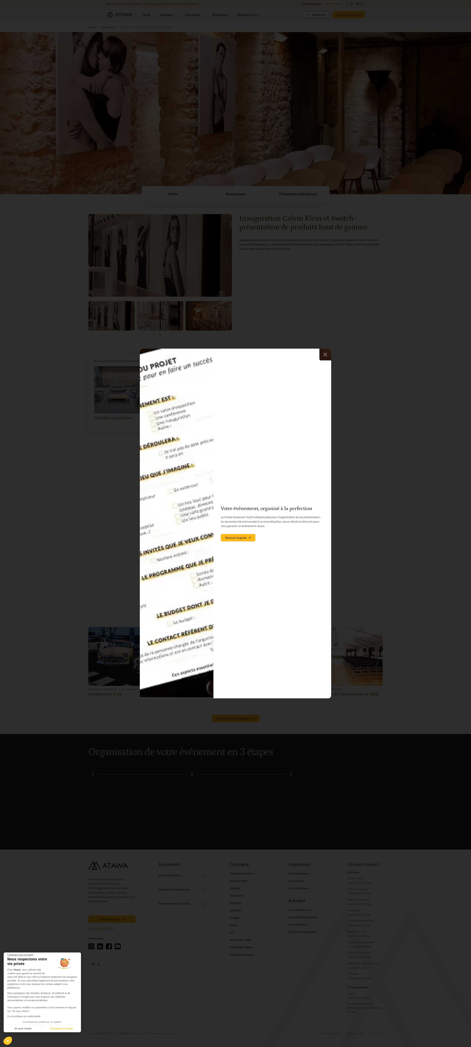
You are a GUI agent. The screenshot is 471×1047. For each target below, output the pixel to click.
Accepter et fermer (61, 1028)
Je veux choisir (23, 1028)
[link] (238, 537)
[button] (7, 1040)
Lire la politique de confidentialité (23, 1016)
